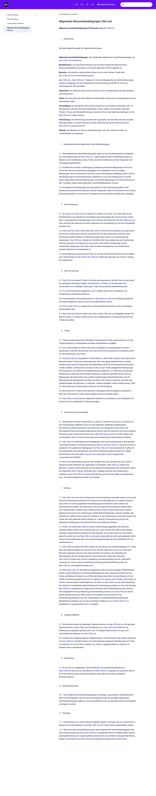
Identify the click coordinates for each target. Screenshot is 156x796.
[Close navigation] (35, 15)
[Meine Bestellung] (6, 19)
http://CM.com (109, 28)
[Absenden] (123, 4)
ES (87, 4)
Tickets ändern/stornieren (15, 23)
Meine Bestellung (12, 19)
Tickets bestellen (12, 15)
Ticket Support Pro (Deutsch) (68, 14)
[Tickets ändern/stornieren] (6, 23)
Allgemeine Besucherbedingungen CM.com (18, 29)
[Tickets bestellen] (6, 15)
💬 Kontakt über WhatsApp (106, 4)
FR (82, 4)
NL (93, 4)
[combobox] (136, 4)
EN (76, 4)
